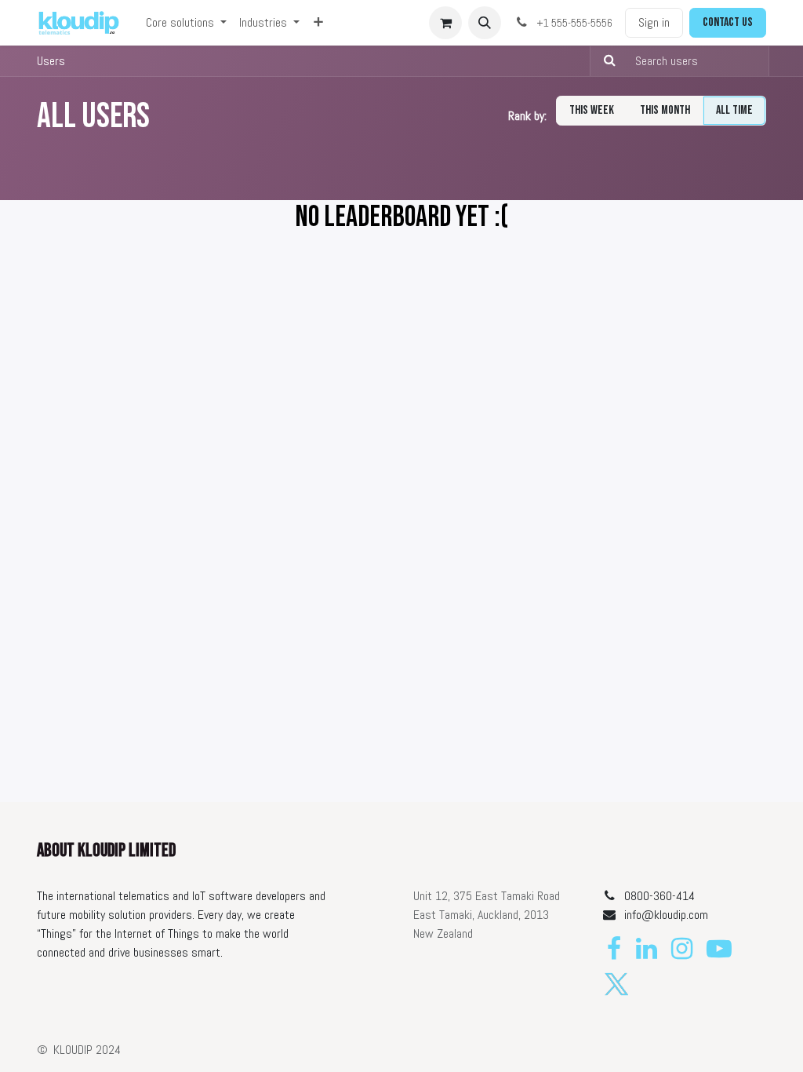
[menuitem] (186, 22)
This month (665, 110)
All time (734, 110)
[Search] (605, 61)
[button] (484, 22)
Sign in (654, 22)
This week (591, 110)
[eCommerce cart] (445, 22)
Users (51, 61)
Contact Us (728, 22)
